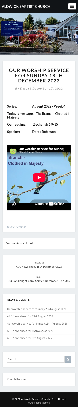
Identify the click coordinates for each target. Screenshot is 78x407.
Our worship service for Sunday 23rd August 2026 (36, 309)
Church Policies (16, 379)
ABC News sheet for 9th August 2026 (29, 338)
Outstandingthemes (39, 402)
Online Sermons (16, 227)
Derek (24, 88)
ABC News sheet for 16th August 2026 (30, 331)
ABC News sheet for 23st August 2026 (30, 316)
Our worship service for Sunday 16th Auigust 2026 (37, 323)
